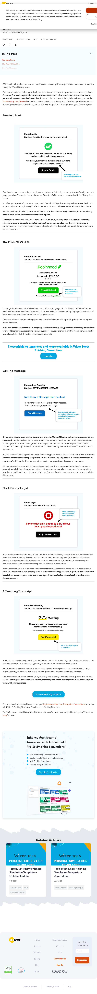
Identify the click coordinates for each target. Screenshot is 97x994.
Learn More (48, 356)
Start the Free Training (48, 772)
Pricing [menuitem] (37, 958)
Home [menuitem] (37, 939)
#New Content (8, 39)
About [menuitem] (37, 971)
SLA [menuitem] (69, 986)
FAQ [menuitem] (60, 952)
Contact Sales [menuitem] (60, 958)
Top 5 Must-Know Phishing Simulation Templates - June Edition (70, 872)
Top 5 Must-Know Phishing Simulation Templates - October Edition (25, 872)
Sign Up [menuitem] (59, 964)
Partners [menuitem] (37, 952)
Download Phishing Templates (48, 694)
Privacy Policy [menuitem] (52, 986)
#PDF (36, 39)
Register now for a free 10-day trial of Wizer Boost (64, 704)
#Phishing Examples (48, 39)
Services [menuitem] (37, 946)
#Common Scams (23, 39)
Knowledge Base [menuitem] (59, 939)
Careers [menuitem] (59, 946)
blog (5, 715)
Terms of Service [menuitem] (30, 986)
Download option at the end (15, 101)
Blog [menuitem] (37, 965)
